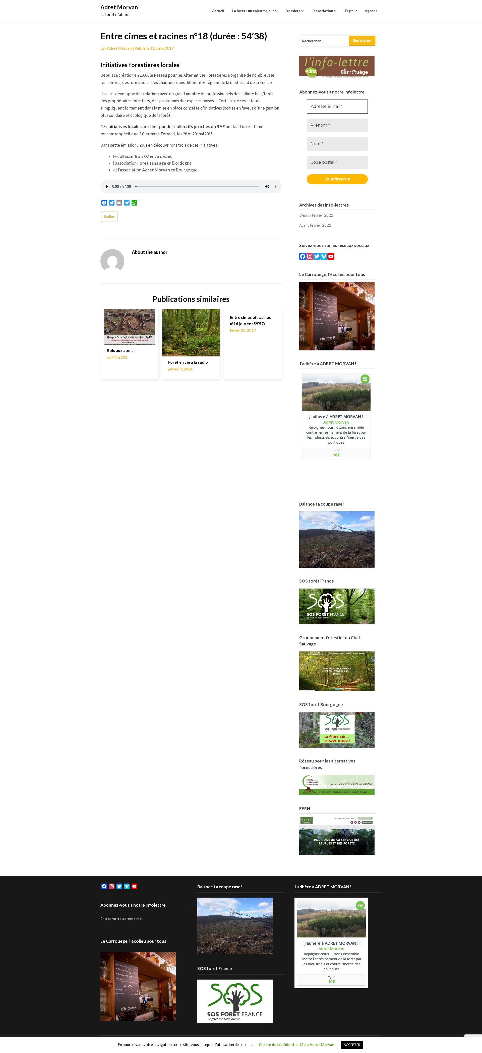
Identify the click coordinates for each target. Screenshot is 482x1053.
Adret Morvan (119, 7)
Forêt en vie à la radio (188, 362)
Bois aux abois (120, 350)
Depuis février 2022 (316, 215)
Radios (109, 217)
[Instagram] (309, 257)
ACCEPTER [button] (352, 1045)
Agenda (371, 11)
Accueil (218, 11)
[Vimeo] (323, 257)
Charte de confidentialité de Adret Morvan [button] (296, 1044)
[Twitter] (316, 257)
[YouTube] (330, 257)
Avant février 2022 (315, 225)
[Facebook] (302, 257)
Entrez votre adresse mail (121, 918)
